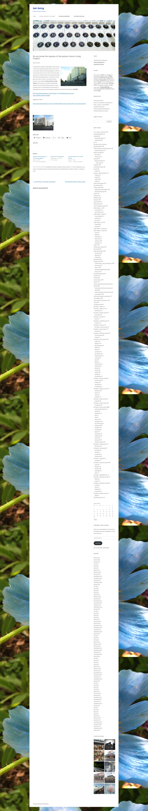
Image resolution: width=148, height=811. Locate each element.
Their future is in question (100, 300)
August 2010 (97, 730)
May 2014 (96, 637)
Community (96, 77)
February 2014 (97, 644)
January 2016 (97, 598)
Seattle (111, 85)
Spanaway (97, 433)
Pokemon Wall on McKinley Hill (101, 108)
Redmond (97, 366)
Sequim (97, 337)
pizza (102, 83)
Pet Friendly (97, 249)
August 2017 (97, 562)
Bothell (96, 347)
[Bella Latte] (110, 755)
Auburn (97, 341)
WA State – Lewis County (100, 399)
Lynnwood (97, 454)
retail (98, 85)
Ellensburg (97, 390)
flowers (108, 77)
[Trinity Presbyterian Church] (110, 744)
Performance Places (99, 247)
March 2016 (97, 594)
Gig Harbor (97, 421)
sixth (95, 87)
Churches (97, 253)
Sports (95, 282)
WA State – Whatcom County (101, 477)
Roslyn (96, 392)
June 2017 (96, 566)
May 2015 (96, 615)
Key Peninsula (98, 423)
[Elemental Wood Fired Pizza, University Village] (99, 755)
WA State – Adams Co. (99, 308)
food (111, 77)
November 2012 (98, 674)
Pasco (96, 318)
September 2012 (98, 679)
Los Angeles (98, 210)
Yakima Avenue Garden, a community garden (40, 157)
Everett (96, 452)
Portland (97, 224)
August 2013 (97, 656)
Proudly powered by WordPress (40, 803)
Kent (96, 360)
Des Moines (98, 353)
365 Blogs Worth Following (47, 16)
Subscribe (98, 543)
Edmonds (97, 450)
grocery (101, 79)
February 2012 (97, 693)
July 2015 (96, 611)
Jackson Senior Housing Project (51, 169)
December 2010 (98, 722)
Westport (97, 331)
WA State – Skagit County (100, 444)
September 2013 (98, 654)
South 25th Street (64, 169)
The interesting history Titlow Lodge (75, 181)
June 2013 (96, 660)
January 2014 (97, 646)
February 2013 (97, 668)
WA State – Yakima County (100, 493)
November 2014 (98, 627)
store (98, 87)
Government (97, 185)
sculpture (106, 85)
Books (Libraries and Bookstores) (102, 148)
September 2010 (98, 728)
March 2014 (97, 642)
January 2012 (97, 695)
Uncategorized (97, 304)
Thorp (96, 394)
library (108, 80)
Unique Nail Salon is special (101, 110)
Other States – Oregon (99, 228)
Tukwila (97, 374)
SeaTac (97, 370)
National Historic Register (101, 189)
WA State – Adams (98, 306)
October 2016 (97, 580)
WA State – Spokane (99, 458)
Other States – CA (98, 208)
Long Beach (98, 405)
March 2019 (97, 557)
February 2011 (97, 718)
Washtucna (98, 310)
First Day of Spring (98, 100)
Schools (96, 277)
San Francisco (98, 212)
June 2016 (96, 588)
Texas (111, 87)
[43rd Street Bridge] (99, 766)
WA (99, 90)
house (97, 80)
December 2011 (98, 697)
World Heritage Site (100, 191)
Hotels (95, 193)
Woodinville (98, 376)
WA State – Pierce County (100, 407)
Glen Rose (97, 238)
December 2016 (98, 576)
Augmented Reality (98, 134)
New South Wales (99, 138)
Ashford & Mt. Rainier (100, 409)
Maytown (97, 466)
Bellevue (97, 343)
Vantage (97, 397)
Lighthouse (96, 197)
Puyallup (106, 83)
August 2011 (97, 705)
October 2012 (97, 676)
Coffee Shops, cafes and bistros (103, 263)
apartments (79, 167)
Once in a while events (99, 206)
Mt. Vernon (97, 446)
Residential (49, 167)
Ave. (84, 167)
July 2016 (96, 586)
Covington (97, 351)
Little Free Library (99, 150)
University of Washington (99, 88)
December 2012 (98, 672)
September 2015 (98, 607)
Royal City (96, 275)
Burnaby (97, 154)
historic (109, 79)
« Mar (95, 519)
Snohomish (98, 456)
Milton (96, 362)
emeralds (39, 169)
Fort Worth (97, 236)
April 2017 (96, 568)
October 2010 (97, 726)
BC (94, 142)
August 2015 (97, 609)
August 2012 (97, 681)
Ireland (96, 177)
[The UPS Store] (99, 744)
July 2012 (96, 683)
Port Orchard (98, 380)
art (102, 74)
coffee (110, 76)
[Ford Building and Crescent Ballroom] (110, 777)
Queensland (98, 140)
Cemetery (96, 165)
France (96, 171)
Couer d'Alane (98, 216)
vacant (95, 90)
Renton (96, 368)
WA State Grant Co (98, 497)
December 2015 (98, 601)
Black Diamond (98, 345)
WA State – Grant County (101, 327)
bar (112, 74)
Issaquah (97, 357)
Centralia (97, 401)
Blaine (96, 479)
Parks (95, 245)
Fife (96, 417)
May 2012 (96, 687)
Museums (96, 199)
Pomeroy (97, 323)
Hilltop (105, 79)
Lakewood (103, 80)
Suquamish (98, 386)
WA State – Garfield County (101, 321)
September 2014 (98, 631)
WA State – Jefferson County (101, 333)
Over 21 (97, 267)
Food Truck (97, 265)
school (102, 85)
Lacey (96, 464)
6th (94, 75)
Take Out (97, 271)
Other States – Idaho (99, 214)
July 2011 (96, 707)
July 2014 (96, 635)
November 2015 (98, 603)
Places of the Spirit (98, 251)
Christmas (101, 76)
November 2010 (98, 724)
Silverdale (97, 384)
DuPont (97, 411)
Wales (96, 181)
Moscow (97, 220)
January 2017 (97, 574)
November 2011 (98, 699)
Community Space (98, 167)
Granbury (96, 79)
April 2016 (96, 592)
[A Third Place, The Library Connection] (99, 777)
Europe (95, 169)
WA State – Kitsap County (100, 378)
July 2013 (96, 658)
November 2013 (98, 650)
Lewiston (97, 218)
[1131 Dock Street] (110, 788)
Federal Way (98, 355)
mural (99, 82)
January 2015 (97, 623)
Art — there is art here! (99, 132)
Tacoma (54, 167)
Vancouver (97, 156)
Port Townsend (99, 335)
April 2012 (96, 689)
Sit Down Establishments (101, 269)
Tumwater (97, 470)
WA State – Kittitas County (100, 388)
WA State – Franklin (99, 316)
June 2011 (96, 709)
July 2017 (96, 564)
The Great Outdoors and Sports (102, 296)
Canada (96, 158)
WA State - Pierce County (63, 167)
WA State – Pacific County (100, 403)
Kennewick (97, 314)
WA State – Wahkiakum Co (100, 475)
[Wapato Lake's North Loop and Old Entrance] (110, 766)
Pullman (97, 489)
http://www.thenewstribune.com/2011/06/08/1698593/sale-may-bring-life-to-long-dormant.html (59, 103)
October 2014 (97, 629)
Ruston (96, 431)
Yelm (96, 472)
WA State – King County (100, 339)
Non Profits (97, 201)
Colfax (96, 485)
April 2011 (96, 713)
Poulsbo (97, 382)
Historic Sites (97, 187)
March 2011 (97, 715)
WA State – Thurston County (101, 462)
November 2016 (98, 578)
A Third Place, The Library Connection (44, 181)
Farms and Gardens (99, 183)
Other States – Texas (99, 230)
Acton (96, 232)
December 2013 (98, 648)
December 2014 (98, 625)
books (95, 76)
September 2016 (98, 582)
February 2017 (97, 572)
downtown (102, 77)
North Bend (98, 364)
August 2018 (97, 559)
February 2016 (97, 596)
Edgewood (97, 413)
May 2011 (96, 711)
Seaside (97, 226)
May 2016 (96, 590)
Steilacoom (97, 436)
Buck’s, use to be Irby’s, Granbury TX (103, 102)
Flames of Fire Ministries (57, 156)
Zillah (96, 495)
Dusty (96, 487)
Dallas (96, 234)
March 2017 (97, 570)
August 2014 (97, 633)
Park (99, 83)
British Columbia (98, 152)
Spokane (97, 460)
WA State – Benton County (100, 312)
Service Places (97, 279)
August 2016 (97, 584)
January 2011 (97, 720)
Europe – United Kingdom (100, 173)
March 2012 (97, 691)
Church (106, 76)
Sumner (97, 438)
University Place (110, 89)
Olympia (108, 81)
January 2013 (97, 670)
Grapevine (97, 243)
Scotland (97, 179)
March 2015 (97, 619)
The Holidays (97, 298)
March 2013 (97, 666)
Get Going (38, 8)
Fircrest (96, 419)
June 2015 (96, 613)
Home (34, 16)
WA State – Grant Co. (99, 325)
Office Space (97, 204)
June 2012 (96, 685)
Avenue (35, 169)
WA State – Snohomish (99, 448)
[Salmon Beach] (99, 788)
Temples (97, 257)
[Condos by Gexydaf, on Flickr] (43, 130)
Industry (96, 195)
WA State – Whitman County (101, 483)
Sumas (96, 481)
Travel (95, 302)
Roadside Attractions (99, 273)
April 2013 (96, 664)
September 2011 (98, 703)
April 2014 (96, 640)
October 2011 (97, 701)
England (97, 175)
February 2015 (97, 621)
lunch (111, 80)
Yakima (75, 169)
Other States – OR (98, 222)
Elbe (96, 415)
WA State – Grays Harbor (100, 329)
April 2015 (96, 617)
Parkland (97, 427)
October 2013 (97, 652)
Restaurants (97, 261)
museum (103, 81)
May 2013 (96, 662)
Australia (96, 136)
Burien (96, 349)
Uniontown (97, 491)
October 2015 (97, 605)
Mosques (97, 255)
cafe (98, 76)
